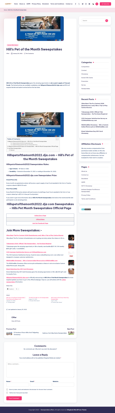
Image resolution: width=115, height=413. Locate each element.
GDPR (83, 182)
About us (84, 171)
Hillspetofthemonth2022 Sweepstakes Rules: (23, 143)
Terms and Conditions (88, 199)
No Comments (30, 53)
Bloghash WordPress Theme (76, 410)
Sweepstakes (85, 88)
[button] (105, 4)
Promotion (84, 81)
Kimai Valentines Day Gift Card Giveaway (19, 269)
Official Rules (40, 219)
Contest (84, 70)
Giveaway (84, 74)
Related (12, 150)
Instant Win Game (13, 45)
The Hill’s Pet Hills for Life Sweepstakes (39, 297)
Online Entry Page (40, 215)
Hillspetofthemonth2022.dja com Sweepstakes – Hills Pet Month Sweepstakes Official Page (33, 146)
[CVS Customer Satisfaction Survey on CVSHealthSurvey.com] (71, 254)
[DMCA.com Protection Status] (86, 209)
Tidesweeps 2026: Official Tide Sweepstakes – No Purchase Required (28, 243)
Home (5, 10)
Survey (83, 85)
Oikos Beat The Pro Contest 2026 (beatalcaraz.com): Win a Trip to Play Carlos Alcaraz (34, 235)
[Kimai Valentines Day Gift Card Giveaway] (71, 271)
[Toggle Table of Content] (56, 139)
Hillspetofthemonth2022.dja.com (17, 277)
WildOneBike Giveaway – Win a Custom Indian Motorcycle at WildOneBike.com (31, 260)
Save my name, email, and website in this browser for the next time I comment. (30, 389)
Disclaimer (84, 178)
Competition (85, 66)
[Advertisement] (40, 69)
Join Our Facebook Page (40, 223)
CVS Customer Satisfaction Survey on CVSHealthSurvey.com (26, 252)
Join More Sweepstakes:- (15, 148)
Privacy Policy (85, 195)
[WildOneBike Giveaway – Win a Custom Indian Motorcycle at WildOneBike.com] (71, 263)
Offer (14, 317)
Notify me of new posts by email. (18, 393)
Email (32, 381)
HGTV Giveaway (86, 186)
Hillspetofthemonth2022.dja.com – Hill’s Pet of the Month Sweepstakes (27, 141)
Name (8, 381)
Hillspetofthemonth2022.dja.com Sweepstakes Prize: (25, 144)
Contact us (84, 175)
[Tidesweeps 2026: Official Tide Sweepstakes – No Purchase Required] (71, 246)
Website (55, 381)
